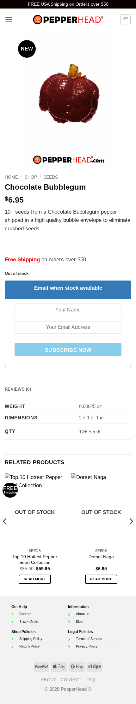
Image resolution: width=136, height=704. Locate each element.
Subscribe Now (68, 350)
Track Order (29, 621)
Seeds (50, 177)
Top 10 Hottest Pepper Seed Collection (34, 559)
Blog (79, 621)
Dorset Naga (101, 556)
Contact (25, 614)
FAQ (90, 679)
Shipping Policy (30, 639)
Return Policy (29, 646)
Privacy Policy (87, 646)
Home (11, 177)
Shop (31, 177)
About (48, 679)
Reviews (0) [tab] (18, 389)
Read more (35, 579)
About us (83, 614)
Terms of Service (89, 639)
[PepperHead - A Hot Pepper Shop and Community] (68, 20)
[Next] (131, 534)
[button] (9, 20)
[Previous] (5, 534)
